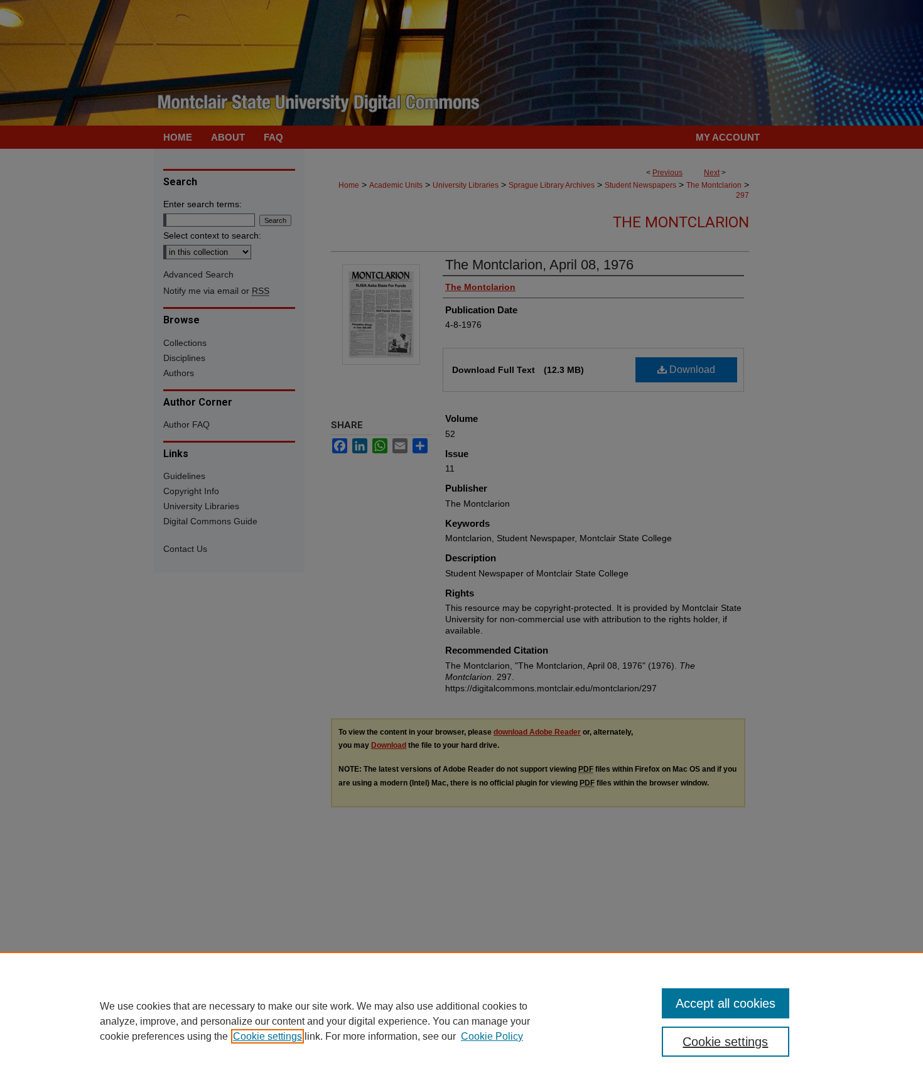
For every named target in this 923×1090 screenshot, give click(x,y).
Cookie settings (267, 1036)
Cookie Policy (492, 1036)
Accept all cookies (725, 1003)
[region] (461, 1021)
